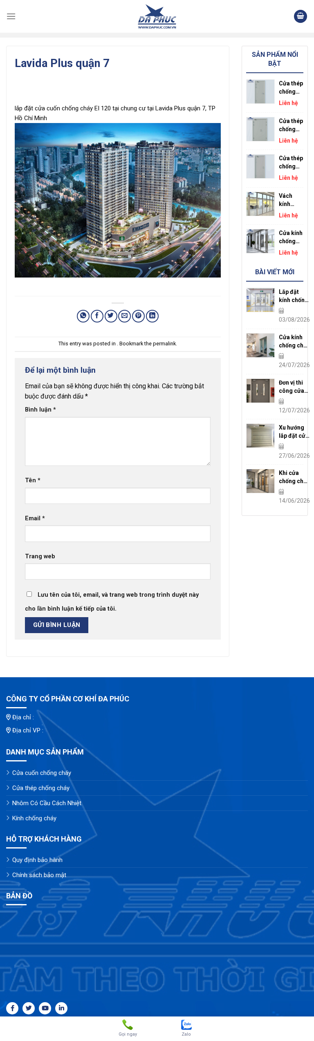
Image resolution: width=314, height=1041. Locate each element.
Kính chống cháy (34, 818)
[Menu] (11, 16)
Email (35, 518)
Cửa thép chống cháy (41, 788)
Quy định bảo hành (37, 860)
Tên (32, 480)
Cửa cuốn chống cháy (41, 773)
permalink (164, 343)
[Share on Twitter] (111, 316)
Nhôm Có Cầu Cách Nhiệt (46, 803)
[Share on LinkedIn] (152, 316)
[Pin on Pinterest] (138, 316)
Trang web (40, 556)
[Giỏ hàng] (300, 16)
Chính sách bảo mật (39, 875)
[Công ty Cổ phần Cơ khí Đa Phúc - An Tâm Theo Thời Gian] (157, 16)
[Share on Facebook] (97, 316)
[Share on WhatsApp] (83, 316)
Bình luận (40, 409)
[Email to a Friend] (124, 316)
